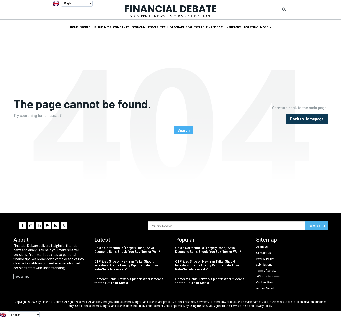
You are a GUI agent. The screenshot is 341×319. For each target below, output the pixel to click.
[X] (64, 225)
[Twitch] (55, 225)
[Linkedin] (39, 225)
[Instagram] (31, 225)
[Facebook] (22, 225)
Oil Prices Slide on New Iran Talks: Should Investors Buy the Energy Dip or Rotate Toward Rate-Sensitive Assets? (128, 265)
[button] (283, 9)
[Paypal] (47, 225)
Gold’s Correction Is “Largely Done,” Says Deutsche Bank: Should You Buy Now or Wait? (127, 250)
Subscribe (314, 225)
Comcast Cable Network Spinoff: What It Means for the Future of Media (128, 281)
